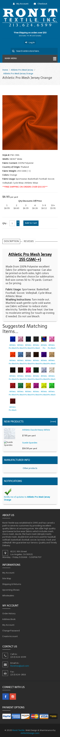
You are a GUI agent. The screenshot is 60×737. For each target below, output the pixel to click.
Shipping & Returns (11, 584)
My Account (22, 3)
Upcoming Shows (11, 589)
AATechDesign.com (30, 733)
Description (11, 241)
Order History (9, 613)
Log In (32, 42)
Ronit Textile (18, 730)
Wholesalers (8, 595)
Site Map (6, 578)
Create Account (10, 636)
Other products (30, 468)
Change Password (11, 630)
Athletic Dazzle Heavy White (36, 429)
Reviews (29, 241)
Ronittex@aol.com (19, 666)
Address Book (9, 619)
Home (5, 70)
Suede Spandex (29, 442)
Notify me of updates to (27, 498)
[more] (52, 421)
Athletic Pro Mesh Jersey (22, 70)
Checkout (42, 3)
